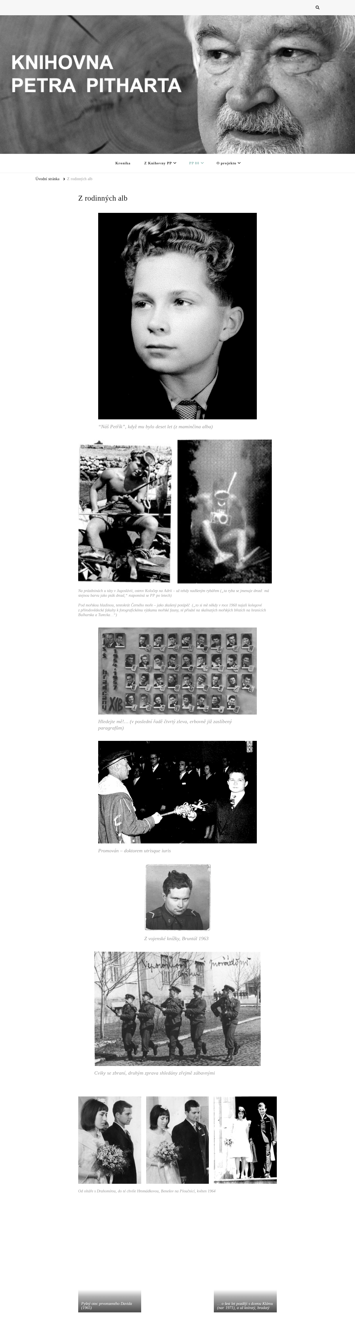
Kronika (123, 163)
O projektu (226, 163)
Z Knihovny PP (158, 163)
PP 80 (194, 163)
